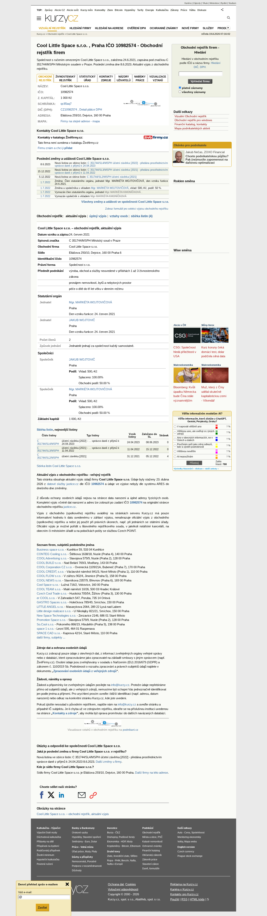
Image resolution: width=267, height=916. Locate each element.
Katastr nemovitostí (152, 841)
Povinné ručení (45, 864)
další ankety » (212, 469)
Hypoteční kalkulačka (48, 859)
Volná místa (87, 847)
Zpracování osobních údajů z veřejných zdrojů (84, 671)
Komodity (100, 10)
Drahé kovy (113, 851)
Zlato (110, 10)
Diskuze (201, 10)
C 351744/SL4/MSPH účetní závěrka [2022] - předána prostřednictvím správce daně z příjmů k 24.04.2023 (111, 164)
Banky (75, 828)
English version (186, 847)
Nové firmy (190, 28)
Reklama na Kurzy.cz (184, 884)
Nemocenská (79, 861)
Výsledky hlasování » (184, 469)
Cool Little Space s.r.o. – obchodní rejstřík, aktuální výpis (73, 814)
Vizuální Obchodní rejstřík (190, 116)
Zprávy (49, 10)
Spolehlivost (197, 832)
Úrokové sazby (80, 832)
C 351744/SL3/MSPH (48, 449)
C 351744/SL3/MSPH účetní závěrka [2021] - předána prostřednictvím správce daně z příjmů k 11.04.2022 (111, 171)
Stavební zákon (150, 864)
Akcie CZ (60, 10)
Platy (94, 851)
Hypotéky (130, 10)
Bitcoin (119, 10)
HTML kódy (197, 899)
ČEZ (117, 832)
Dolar (94, 841)
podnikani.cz (130, 729)
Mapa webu (190, 841)
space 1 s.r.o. (45, 628)
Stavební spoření (92, 837)
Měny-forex (208, 325)
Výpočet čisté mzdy (47, 832)
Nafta (133, 860)
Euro (87, 841)
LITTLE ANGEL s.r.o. (50, 606)
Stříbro (133, 856)
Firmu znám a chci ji (55, 148)
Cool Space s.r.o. (48, 584)
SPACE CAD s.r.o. (49, 633)
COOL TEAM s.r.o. (49, 589)
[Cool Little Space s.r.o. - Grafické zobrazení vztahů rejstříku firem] (142, 105)
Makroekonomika (183, 365)
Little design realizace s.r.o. (54, 611)
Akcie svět (73, 10)
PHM (117, 860)
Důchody (77, 870)
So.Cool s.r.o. (45, 624)
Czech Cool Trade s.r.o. (52, 593)
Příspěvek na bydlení (48, 846)
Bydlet (224, 3)
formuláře (154, 868)
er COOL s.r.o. (46, 598)
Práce (184, 10)
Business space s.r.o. (50, 549)
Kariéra (188, 3)
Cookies (130, 884)
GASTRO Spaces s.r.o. (52, 602)
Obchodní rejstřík (55, 34)
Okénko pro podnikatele (190, 145)
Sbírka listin (45, 429)
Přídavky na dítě (45, 841)
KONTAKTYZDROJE (106, 78)
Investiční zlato (121, 856)
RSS (184, 899)
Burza (110, 832)
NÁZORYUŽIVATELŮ (124, 78)
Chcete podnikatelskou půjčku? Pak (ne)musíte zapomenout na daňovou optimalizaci (206, 159)
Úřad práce (78, 851)
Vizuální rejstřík (52, 28)
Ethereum (135, 846)
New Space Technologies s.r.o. (56, 615)
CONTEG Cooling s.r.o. (52, 554)
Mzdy (87, 851)
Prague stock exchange (189, 856)
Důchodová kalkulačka (49, 837)
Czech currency (185, 851)
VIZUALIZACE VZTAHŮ (157, 78)
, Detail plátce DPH (81, 109)
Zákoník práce (149, 859)
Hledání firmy (80, 28)
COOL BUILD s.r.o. (49, 562)
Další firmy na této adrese (151, 772)
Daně (145, 868)
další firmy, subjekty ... (51, 637)
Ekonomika (113, 841)
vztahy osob (119, 216)
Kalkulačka (162, 10)
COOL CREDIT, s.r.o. (50, 571)
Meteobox (214, 3)
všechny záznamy (193, 92)
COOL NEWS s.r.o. (49, 580)
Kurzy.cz (41, 34)
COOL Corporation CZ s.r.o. (54, 567)
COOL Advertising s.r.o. (52, 558)
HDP (123, 841)
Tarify (140, 10)
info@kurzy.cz (120, 685)
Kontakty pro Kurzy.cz (184, 894)
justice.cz (70, 506)
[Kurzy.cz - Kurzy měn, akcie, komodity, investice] (61, 21)
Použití (174, 899)
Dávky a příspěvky (82, 857)
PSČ (160, 837)
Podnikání (147, 828)
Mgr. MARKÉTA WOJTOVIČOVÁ (110, 188)
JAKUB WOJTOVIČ (82, 320)
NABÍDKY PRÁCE (140, 78)
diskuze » (199, 469)
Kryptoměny (113, 846)
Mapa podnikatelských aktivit (192, 128)
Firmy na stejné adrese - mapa (80, 121)
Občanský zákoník (152, 855)
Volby (180, 841)
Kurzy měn (87, 10)
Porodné (91, 861)
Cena (187, 832)
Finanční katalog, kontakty (191, 124)
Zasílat (42, 907)
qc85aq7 (66, 103)
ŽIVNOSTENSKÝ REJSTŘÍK (65, 78)
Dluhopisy (112, 837)
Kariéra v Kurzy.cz (182, 889)
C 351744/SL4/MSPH (48, 442)
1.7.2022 (45, 182)
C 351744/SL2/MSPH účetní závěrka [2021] (112, 176)
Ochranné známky (164, 28)
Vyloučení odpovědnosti (123, 889)
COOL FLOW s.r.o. (49, 576)
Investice (112, 828)
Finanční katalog (151, 850)
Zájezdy (197, 3)
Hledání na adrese (109, 28)
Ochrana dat (116, 884)
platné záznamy (192, 87)
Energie (149, 10)
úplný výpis (98, 216)
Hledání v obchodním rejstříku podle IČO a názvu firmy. (200, 63)
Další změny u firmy (108, 761)
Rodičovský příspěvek (48, 850)
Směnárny (77, 841)
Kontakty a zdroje (65, 713)
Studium (232, 3)
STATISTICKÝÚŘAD (87, 78)
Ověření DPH (136, 28)
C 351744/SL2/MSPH (48, 456)
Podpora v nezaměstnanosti (87, 866)
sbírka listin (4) (141, 216)
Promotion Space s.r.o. (51, 619)
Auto (179, 832)
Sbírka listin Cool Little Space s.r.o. (59, 466)
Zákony (174, 10)
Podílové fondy (127, 837)
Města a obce (149, 837)
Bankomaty (88, 828)
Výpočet (55, 828)
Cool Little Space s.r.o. (77, 34)
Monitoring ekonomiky (189, 837)
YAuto (205, 3)
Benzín (125, 860)
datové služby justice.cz (63, 484)
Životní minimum (45, 855)
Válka (192, 10)
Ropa (110, 860)
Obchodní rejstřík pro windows (193, 120)
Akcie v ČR (180, 325)
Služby (208, 28)
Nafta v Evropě (115, 864)
